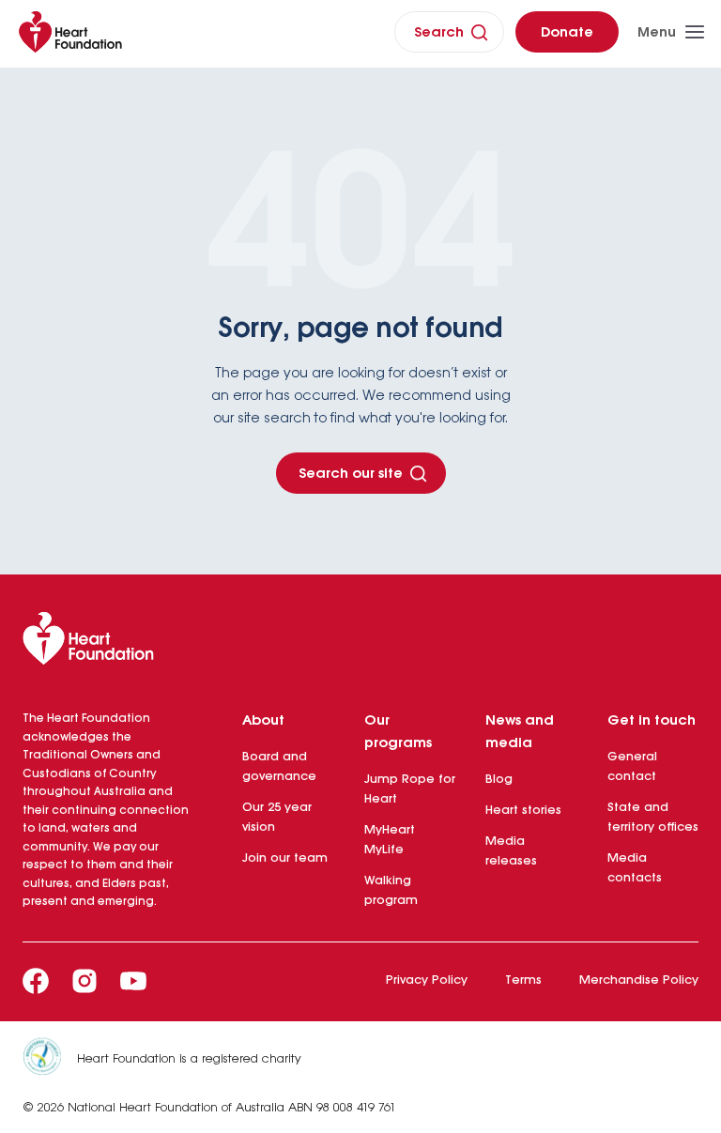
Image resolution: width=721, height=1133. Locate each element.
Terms (523, 980)
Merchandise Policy (638, 980)
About (263, 720)
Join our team (285, 858)
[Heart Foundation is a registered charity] (50, 1059)
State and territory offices (652, 817)
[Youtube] (133, 981)
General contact (632, 767)
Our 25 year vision (277, 817)
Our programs (398, 732)
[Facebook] (36, 981)
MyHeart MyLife (389, 840)
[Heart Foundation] (360, 642)
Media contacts (634, 868)
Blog (499, 780)
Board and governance (279, 767)
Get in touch (651, 720)
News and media (519, 732)
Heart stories (523, 811)
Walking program (391, 891)
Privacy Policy (427, 980)
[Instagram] (84, 981)
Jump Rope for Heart (409, 789)
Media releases (511, 851)
